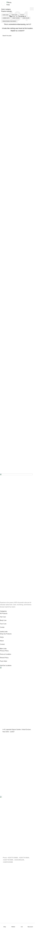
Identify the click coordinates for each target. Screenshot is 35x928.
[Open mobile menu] (3, 3)
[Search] (29, 3)
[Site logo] (10, 3)
